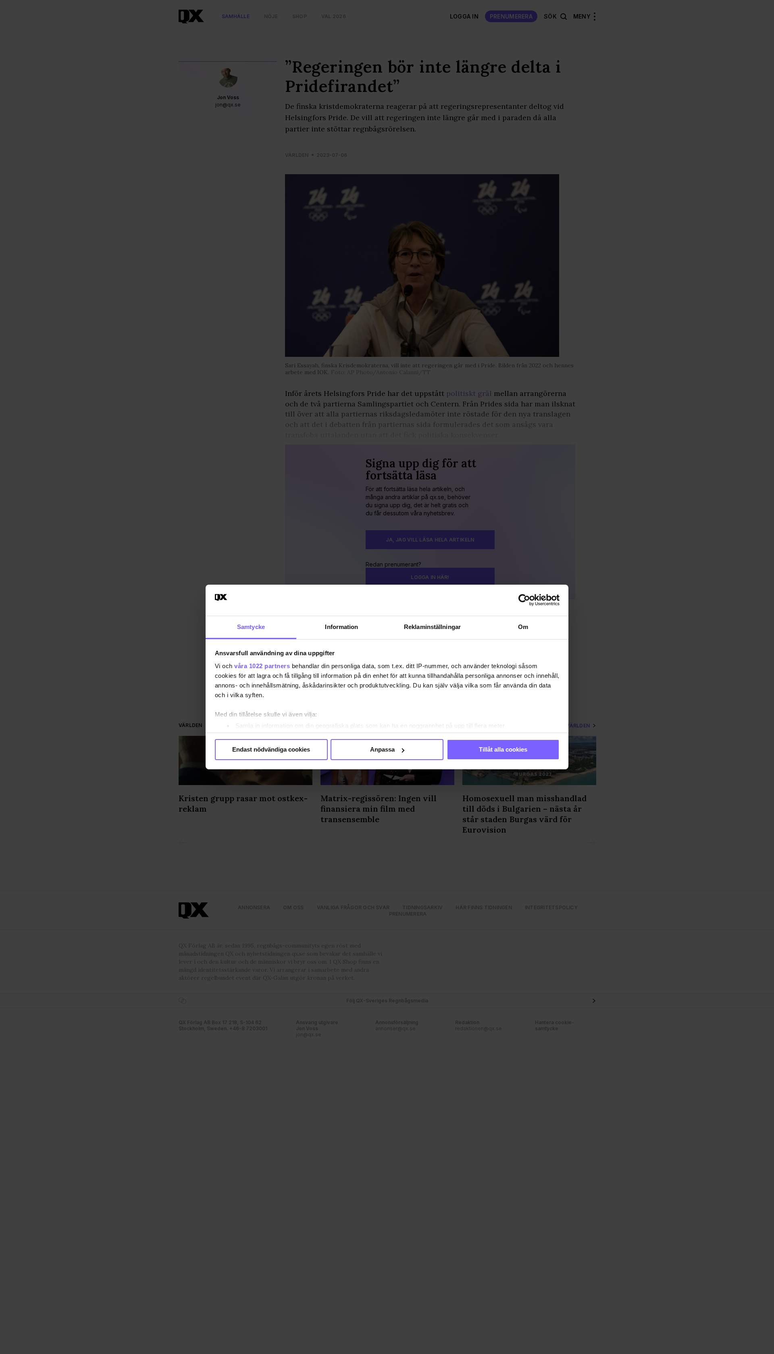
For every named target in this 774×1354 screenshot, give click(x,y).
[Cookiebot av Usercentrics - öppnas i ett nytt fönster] (524, 600)
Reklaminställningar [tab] (432, 626)
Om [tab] (523, 626)
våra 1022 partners (262, 665)
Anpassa (382, 749)
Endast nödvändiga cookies (271, 749)
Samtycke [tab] (251, 626)
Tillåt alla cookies (503, 749)
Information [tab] (341, 626)
